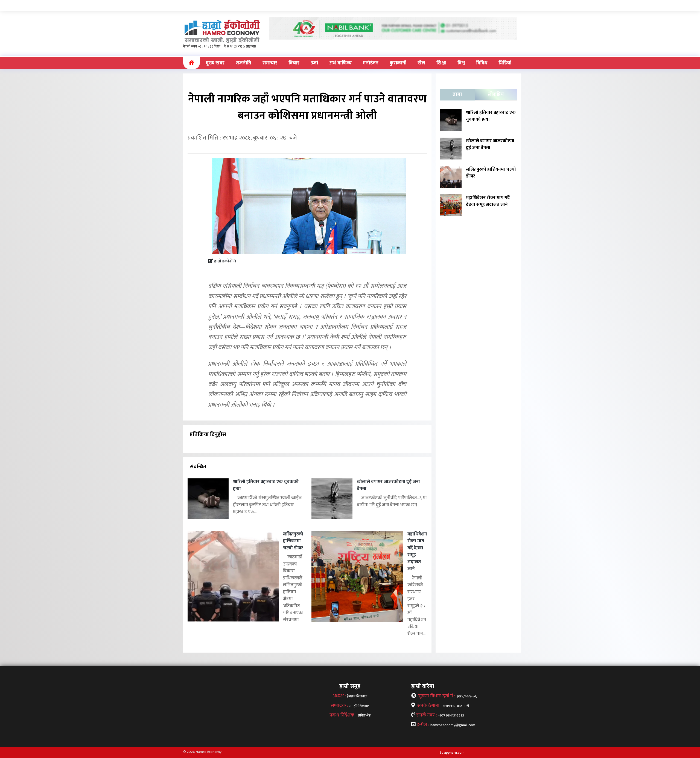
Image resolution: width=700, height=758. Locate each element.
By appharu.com (452, 753)
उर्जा (314, 63)
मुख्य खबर (215, 63)
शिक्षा (441, 63)
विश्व (461, 63)
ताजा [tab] (457, 94)
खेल (421, 63)
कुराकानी (398, 63)
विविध (481, 63)
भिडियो (504, 63)
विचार (293, 63)
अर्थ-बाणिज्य (340, 63)
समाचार (269, 63)
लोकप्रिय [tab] (496, 94)
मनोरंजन (370, 63)
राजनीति (243, 63)
